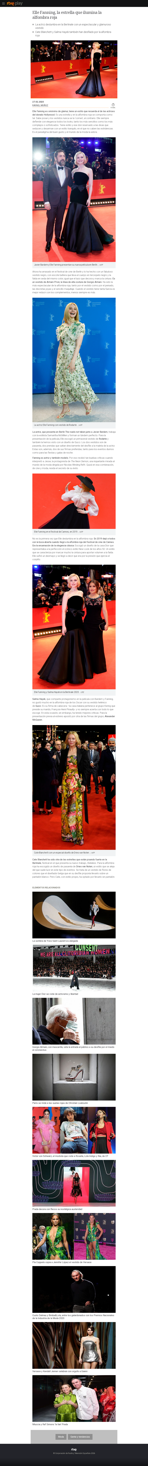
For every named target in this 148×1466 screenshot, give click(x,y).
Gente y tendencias (80, 1436)
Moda (61, 1436)
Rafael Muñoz (40, 105)
